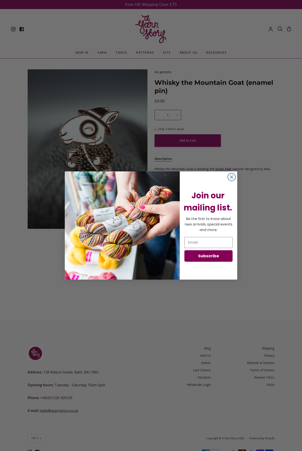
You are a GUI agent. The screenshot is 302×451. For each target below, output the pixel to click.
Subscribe (208, 256)
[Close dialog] (231, 177)
